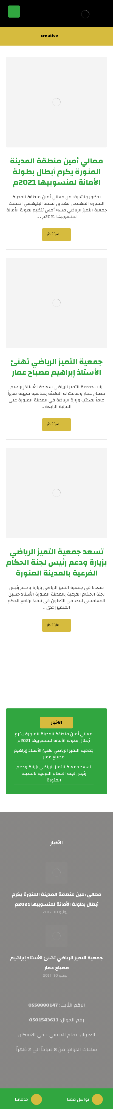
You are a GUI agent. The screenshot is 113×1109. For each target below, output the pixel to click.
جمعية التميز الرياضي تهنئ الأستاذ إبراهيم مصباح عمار (54, 753)
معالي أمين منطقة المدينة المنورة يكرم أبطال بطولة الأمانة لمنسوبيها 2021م (54, 737)
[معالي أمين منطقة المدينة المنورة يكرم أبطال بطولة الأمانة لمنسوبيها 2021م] (56, 873)
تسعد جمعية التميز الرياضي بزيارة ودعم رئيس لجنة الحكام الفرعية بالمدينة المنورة (53, 773)
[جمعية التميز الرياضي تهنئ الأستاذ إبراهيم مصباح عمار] (56, 936)
